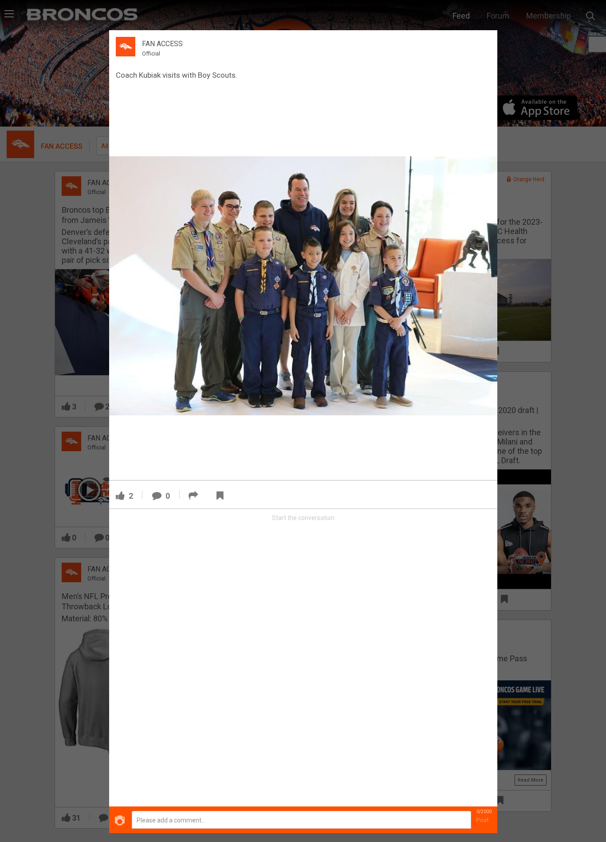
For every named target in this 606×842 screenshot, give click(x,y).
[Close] (485, 41)
